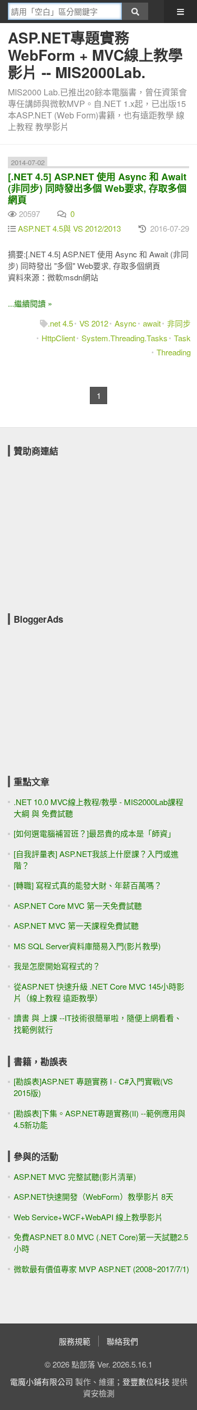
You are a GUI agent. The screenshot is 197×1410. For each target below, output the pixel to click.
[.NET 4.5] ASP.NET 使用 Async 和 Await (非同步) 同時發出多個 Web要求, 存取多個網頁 (97, 188)
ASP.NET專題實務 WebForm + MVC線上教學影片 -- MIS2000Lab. (95, 55)
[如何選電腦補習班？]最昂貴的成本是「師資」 (94, 833)
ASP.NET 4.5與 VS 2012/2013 (69, 228)
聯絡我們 (122, 1341)
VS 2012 (93, 323)
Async (126, 323)
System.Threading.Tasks (124, 337)
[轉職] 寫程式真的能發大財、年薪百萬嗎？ (88, 885)
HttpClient (58, 337)
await (152, 323)
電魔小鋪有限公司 (41, 1381)
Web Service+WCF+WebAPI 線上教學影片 (88, 1216)
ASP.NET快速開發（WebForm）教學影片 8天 (93, 1196)
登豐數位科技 (146, 1381)
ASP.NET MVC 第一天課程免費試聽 (76, 925)
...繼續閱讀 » (30, 303)
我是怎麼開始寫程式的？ (57, 965)
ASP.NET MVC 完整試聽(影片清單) (75, 1176)
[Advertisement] (86, 527)
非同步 (179, 323)
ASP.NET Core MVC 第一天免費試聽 (78, 905)
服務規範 (74, 1341)
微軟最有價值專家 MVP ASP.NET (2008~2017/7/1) (101, 1268)
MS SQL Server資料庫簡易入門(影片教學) (87, 945)
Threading (174, 351)
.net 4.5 (60, 323)
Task (182, 337)
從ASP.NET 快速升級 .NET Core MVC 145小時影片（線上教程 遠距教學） (99, 992)
